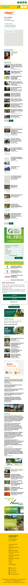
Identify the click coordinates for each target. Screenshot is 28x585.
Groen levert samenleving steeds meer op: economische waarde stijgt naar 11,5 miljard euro (17, 482)
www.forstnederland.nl (11, 26)
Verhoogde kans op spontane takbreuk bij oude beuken (17, 493)
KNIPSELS (7, 414)
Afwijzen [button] (14, 298)
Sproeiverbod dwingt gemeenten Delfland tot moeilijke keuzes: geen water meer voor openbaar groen (17, 476)
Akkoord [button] (14, 295)
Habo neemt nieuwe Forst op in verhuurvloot (16, 116)
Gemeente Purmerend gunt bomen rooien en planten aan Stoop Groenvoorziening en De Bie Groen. (13, 381)
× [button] (25, 282)
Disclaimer (11, 559)
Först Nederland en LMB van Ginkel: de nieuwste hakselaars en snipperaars (17, 105)
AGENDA (7, 336)
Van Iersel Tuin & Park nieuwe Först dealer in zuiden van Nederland (15, 94)
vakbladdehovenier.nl (17, 580)
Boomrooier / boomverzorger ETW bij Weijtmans (17, 280)
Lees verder (4, 292)
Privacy (10, 561)
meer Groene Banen (14, 307)
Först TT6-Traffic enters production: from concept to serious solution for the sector (16, 66)
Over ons (11, 545)
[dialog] (14, 292)
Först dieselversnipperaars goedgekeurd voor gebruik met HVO (17, 111)
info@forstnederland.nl (10, 25)
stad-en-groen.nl (21, 579)
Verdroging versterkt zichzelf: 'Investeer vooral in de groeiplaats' (17, 488)
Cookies (10, 563)
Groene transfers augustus (17, 469)
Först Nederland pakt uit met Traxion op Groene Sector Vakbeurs (16, 177)
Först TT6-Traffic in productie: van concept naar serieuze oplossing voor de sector (16, 140)
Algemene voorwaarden (14, 558)
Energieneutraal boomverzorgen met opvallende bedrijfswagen (16, 205)
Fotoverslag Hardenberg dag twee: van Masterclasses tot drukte (16, 89)
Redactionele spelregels (14, 555)
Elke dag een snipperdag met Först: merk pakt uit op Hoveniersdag (17, 83)
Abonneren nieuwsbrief (14, 552)
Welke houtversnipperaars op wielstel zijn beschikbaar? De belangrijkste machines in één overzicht (16, 131)
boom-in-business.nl (8, 582)
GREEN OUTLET (9, 319)
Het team (11, 553)
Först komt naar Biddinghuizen (14, 186)
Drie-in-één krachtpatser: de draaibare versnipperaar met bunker (17, 149)
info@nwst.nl (13, 568)
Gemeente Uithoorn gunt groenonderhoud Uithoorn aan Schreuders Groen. (13, 389)
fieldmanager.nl (5, 579)
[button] (14, 302)
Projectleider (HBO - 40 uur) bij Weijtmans (17, 276)
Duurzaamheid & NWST (14, 547)
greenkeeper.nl (13, 579)
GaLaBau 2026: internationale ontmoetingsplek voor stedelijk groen (17, 344)
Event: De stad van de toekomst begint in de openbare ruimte (16, 355)
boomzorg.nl (8, 580)
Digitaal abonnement (13, 550)
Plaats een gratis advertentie (10, 324)
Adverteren (11, 556)
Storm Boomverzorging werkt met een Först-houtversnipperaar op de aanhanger (16, 215)
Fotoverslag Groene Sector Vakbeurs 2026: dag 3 (17, 72)
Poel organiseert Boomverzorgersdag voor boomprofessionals (16, 350)
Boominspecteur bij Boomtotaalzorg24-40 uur (16, 271)
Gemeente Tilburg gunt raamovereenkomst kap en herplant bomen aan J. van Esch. (14, 393)
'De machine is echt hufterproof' (15, 167)
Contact (10, 549)
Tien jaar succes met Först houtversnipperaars (16, 195)
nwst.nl (22, 582)
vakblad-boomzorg (14, 574)
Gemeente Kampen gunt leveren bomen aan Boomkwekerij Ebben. (13, 385)
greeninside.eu (17, 582)
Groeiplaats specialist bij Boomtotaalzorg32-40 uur (16, 266)
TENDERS (7, 377)
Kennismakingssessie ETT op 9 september (17, 339)
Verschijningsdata (12, 564)
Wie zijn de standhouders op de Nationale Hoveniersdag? (16, 77)
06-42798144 (13, 572)
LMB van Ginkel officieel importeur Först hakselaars (17, 99)
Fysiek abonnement (13, 544)
